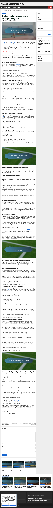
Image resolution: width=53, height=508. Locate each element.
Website (3, 449)
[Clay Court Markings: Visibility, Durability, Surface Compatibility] (18, 464)
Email (3, 446)
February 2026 (40, 58)
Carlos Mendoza (4, 20)
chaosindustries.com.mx (12, 4)
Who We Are (5, 7)
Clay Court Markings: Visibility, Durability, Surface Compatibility (18, 469)
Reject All (12, 503)
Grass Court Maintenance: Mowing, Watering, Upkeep (32, 487)
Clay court (3, 42)
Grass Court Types (40, 26)
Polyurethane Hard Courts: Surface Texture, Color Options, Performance (44, 49)
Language (18, 7)
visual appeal (13, 42)
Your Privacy (17, 505)
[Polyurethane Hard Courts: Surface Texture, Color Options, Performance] (45, 481)
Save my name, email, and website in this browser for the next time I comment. (15, 453)
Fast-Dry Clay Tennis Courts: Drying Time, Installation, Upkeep (7, 469)
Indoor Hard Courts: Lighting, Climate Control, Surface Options (20, 487)
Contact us (14, 7)
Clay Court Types (4, 13)
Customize (5, 503)
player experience (16, 400)
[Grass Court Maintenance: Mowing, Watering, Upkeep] (33, 481)
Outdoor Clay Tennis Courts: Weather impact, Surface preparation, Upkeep (29, 470)
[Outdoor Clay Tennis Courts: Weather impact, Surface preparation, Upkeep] (30, 464)
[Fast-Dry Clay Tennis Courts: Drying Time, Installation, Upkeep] (7, 464)
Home (1, 7)
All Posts (9, 7)
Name (3, 443)
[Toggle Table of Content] (12, 53)
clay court (28, 228)
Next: (27, 423)
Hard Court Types (40, 28)
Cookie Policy (26, 505)
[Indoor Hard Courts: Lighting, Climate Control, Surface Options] (20, 481)
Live (51, 7)
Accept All (8, 505)
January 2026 (40, 60)
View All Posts (12, 418)
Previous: (9, 423)
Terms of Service (31, 505)
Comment (3, 431)
